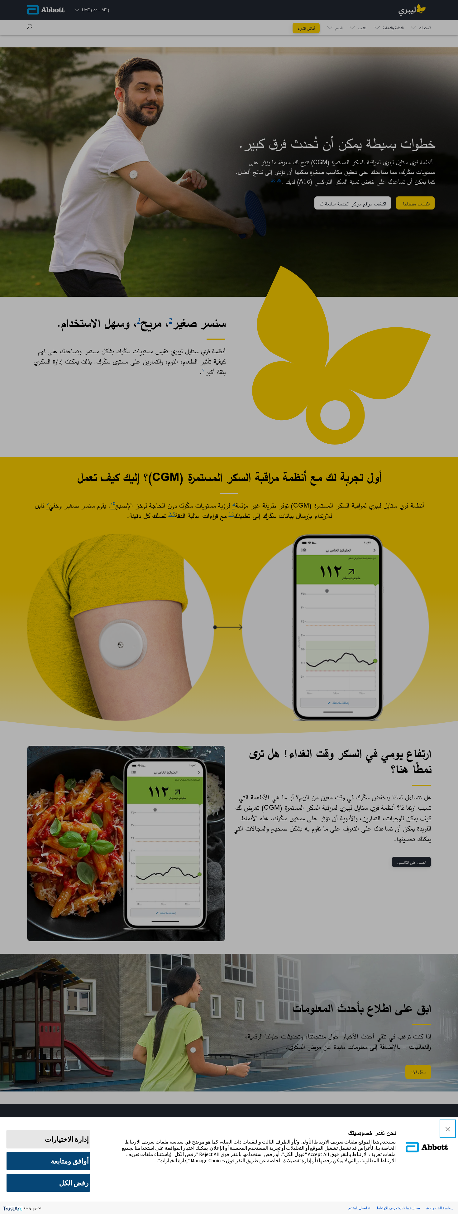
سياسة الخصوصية (439, 1208)
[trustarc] (12, 1208)
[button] (447, 1128)
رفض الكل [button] (74, 1182)
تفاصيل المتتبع (359, 1208)
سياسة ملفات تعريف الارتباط (398, 1208)
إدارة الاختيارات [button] (67, 1139)
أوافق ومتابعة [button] (70, 1161)
